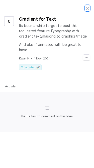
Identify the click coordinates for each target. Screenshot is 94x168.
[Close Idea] (87, 8)
